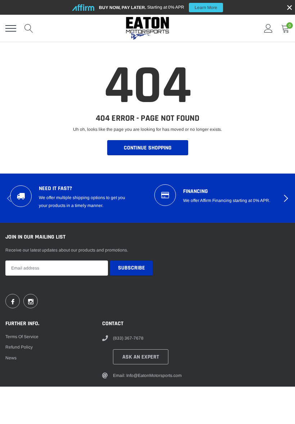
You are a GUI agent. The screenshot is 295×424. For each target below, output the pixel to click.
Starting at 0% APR (158, 7)
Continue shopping (148, 148)
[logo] (147, 28)
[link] (12, 301)
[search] (28, 28)
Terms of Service (21, 336)
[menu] (10, 28)
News (11, 357)
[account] (268, 28)
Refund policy (19, 347)
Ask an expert (140, 357)
